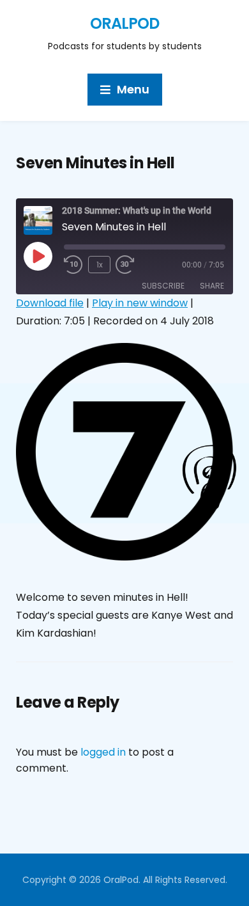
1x (99, 264)
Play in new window (140, 303)
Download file (50, 303)
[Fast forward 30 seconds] (135, 264)
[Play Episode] (38, 256)
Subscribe (163, 285)
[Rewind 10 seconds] (73, 264)
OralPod (124, 23)
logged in (103, 752)
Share (212, 285)
